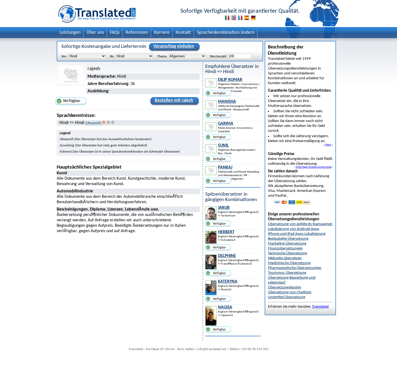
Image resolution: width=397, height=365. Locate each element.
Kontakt (183, 32)
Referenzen (137, 32)
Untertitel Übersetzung (286, 297)
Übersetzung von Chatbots (289, 292)
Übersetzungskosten (284, 287)
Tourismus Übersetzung (287, 273)
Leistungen (69, 32)
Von (64, 56)
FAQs (115, 32)
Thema (162, 56)
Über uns (95, 32)
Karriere (162, 32)
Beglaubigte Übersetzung (288, 239)
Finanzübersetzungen (285, 248)
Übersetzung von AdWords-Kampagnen (300, 224)
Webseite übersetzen (285, 258)
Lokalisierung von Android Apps (293, 229)
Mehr (328, 144)
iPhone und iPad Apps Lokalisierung (296, 234)
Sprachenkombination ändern (225, 32)
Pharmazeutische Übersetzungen (294, 268)
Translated (320, 307)
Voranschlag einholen (173, 46)
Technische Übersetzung (287, 253)
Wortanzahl (218, 56)
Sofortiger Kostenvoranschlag (313, 167)
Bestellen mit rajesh (174, 100)
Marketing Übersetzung (287, 244)
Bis (112, 56)
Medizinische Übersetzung (289, 263)
